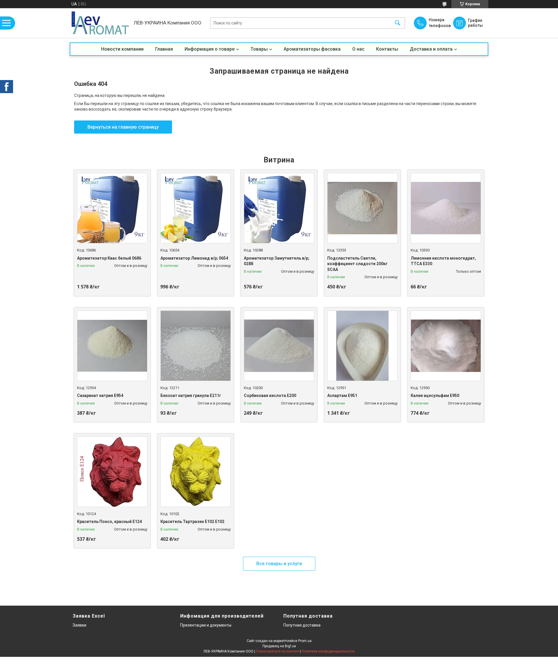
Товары (259, 49)
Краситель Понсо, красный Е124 (109, 521)
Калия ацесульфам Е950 (435, 395)
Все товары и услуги (279, 563)
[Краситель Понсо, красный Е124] (112, 472)
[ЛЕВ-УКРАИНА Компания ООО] (100, 23)
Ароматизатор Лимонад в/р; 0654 (194, 258)
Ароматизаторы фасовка (312, 49)
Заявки (79, 625)
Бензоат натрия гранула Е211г (190, 395)
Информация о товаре (210, 49)
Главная (164, 49)
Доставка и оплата (431, 49)
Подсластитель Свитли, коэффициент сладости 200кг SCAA (357, 264)
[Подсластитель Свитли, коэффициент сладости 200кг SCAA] (362, 208)
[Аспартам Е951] (362, 346)
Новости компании (122, 49)
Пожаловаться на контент (277, 651)
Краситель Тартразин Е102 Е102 (192, 521)
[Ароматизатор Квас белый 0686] (112, 208)
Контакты (387, 49)
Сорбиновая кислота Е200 (270, 395)
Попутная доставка (302, 625)
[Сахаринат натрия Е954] (112, 346)
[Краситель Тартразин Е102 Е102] (195, 472)
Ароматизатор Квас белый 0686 (109, 258)
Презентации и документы (205, 625)
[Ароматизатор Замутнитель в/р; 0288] (279, 208)
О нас (358, 49)
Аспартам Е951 (342, 395)
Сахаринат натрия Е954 (100, 395)
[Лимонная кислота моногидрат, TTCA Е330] (446, 208)
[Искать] (398, 23)
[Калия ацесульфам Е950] (446, 346)
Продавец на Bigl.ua (279, 646)
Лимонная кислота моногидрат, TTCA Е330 (443, 261)
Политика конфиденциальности (328, 651)
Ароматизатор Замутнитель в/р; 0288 (276, 261)
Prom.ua (305, 641)
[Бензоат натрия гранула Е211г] (195, 346)
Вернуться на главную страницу (123, 127)
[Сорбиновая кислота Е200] (279, 346)
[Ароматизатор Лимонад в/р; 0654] (195, 208)
